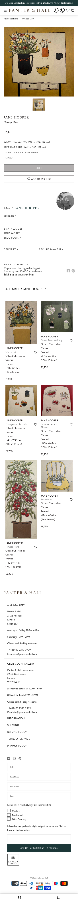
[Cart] (72, 10)
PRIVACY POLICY (17, 746)
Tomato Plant (12, 547)
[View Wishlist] (67, 11)
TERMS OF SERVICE (18, 739)
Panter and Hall (42, 878)
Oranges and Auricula (16, 424)
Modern (16, 811)
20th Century (19, 819)
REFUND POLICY (17, 732)
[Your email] (39, 796)
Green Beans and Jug (51, 340)
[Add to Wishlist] (35, 352)
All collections (11, 18)
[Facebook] (68, 271)
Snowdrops (46, 499)
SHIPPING (13, 725)
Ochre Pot (10, 352)
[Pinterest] (73, 271)
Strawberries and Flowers (49, 425)
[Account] (56, 12)
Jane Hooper (16, 117)
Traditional (17, 815)
